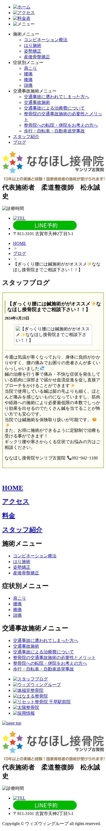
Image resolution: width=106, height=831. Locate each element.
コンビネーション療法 (45, 39)
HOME (19, 243)
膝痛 (28, 79)
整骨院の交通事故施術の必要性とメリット (54, 657)
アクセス (15, 501)
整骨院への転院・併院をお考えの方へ (61, 125)
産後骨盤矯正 (37, 57)
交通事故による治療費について (54, 108)
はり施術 (32, 45)
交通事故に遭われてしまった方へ (56, 96)
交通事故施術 (37, 102)
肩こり (30, 68)
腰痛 (28, 74)
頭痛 (28, 85)
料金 (8, 515)
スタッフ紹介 (26, 136)
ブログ (19, 142)
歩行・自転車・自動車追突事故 (54, 131)
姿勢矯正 (32, 51)
